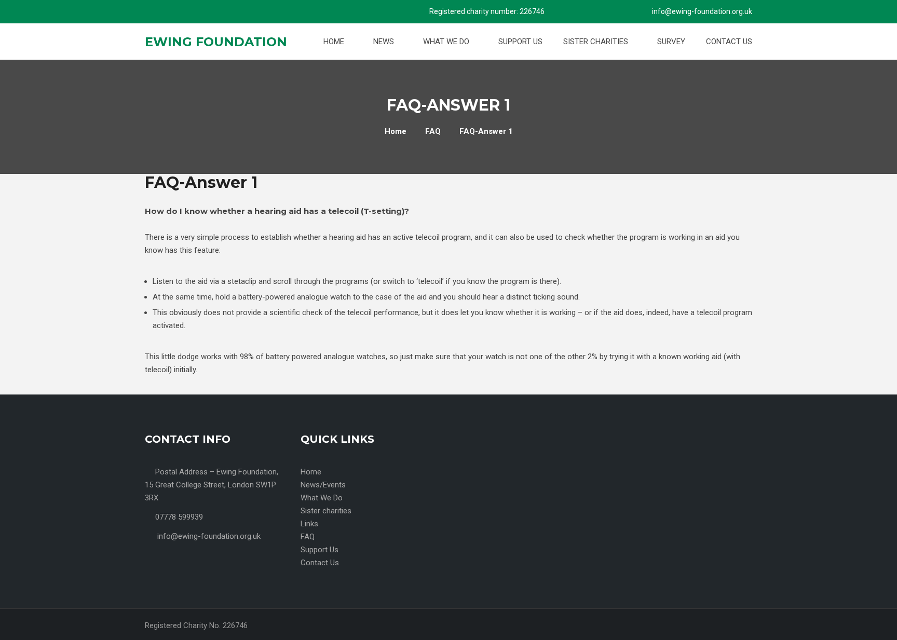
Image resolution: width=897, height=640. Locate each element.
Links (309, 523)
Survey (671, 41)
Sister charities (596, 41)
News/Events (323, 484)
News (384, 41)
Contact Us (729, 41)
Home (334, 41)
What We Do (447, 41)
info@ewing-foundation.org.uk (702, 11)
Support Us (520, 41)
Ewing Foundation (216, 41)
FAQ (308, 536)
